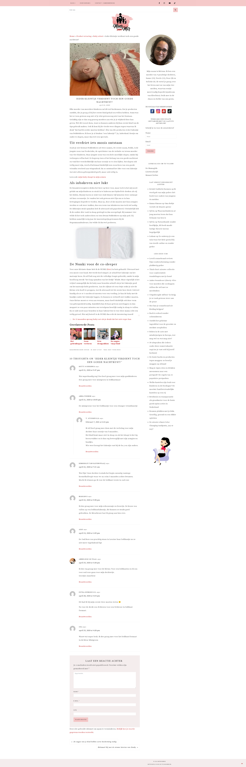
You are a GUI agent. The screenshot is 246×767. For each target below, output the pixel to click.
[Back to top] (242, 763)
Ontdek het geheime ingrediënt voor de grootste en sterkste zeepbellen (162, 324)
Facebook (160, 3)
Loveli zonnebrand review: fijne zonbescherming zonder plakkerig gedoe (162, 262)
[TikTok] (169, 111)
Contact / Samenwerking (105, 3)
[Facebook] (152, 111)
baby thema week (114, 349)
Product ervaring (84, 36)
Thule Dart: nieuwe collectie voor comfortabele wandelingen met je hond (162, 272)
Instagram (165, 3)
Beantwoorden (85, 386)
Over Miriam (85, 3)
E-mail (77, 701)
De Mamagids (151, 168)
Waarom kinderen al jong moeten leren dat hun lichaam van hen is (162, 214)
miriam (86, 349)
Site (75, 710)
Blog (72, 3)
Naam (76, 691)
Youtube (170, 3)
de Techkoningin (165, 764)
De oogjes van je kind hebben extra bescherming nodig (95, 742)
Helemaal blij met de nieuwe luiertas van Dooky (117, 747)
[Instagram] (158, 111)
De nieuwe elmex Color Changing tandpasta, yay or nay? (161, 425)
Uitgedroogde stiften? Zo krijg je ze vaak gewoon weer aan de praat (162, 298)
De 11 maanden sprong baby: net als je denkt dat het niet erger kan (102, 319)
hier (109, 269)
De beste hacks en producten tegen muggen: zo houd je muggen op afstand (162, 360)
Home (72, 36)
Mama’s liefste (152, 175)
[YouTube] (164, 111)
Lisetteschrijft (152, 172)
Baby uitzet (98, 36)
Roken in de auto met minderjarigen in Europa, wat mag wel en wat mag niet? (162, 335)
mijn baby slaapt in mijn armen (92, 177)
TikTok (175, 3)
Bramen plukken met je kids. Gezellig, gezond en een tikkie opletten (162, 414)
